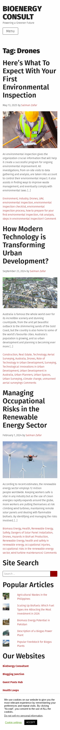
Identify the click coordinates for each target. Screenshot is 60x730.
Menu (10, 31)
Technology (39, 354)
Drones (34, 198)
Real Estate (25, 354)
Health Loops (11, 690)
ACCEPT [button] (30, 722)
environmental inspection (18, 202)
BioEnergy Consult (22, 12)
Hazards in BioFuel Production (30, 536)
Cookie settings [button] (13, 722)
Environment (10, 198)
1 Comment (49, 218)
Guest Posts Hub (13, 682)
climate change (32, 378)
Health (26, 528)
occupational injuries (37, 544)
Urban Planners (23, 374)
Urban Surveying (12, 378)
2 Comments (49, 552)
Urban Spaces (42, 374)
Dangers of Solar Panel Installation (31, 532)
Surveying (50, 362)
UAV (41, 198)
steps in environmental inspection (23, 218)
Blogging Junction (13, 674)
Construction (10, 354)
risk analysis (46, 214)
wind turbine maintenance (26, 552)
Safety (6, 532)
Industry (23, 198)
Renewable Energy (42, 528)
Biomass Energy (12, 528)
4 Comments (29, 382)
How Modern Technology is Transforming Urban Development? (25, 245)
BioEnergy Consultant (16, 666)
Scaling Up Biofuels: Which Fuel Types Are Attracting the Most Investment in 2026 (35, 609)
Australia (20, 358)
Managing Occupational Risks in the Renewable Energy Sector (25, 409)
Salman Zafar (29, 105)
